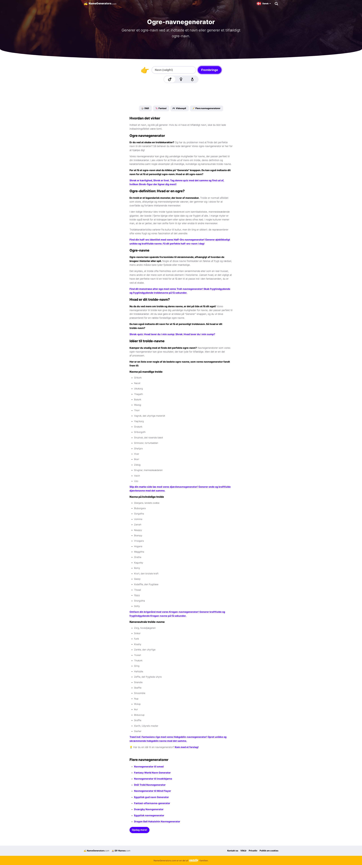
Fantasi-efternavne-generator (152, 803)
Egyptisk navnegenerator (149, 815)
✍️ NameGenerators (96, 850)
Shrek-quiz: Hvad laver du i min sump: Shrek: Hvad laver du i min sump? (172, 334)
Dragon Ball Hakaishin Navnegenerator (157, 821)
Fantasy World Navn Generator (152, 772)
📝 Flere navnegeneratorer (206, 108)
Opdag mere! (139, 829)
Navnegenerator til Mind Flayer (152, 791)
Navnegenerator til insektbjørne (153, 778)
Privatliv (253, 850)
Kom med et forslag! (187, 747)
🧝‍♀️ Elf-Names (121, 850)
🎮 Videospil (179, 108)
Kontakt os (232, 850)
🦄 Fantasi (160, 108)
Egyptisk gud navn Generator (151, 797)
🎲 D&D (145, 108)
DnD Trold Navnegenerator (150, 784)
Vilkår (243, 850)
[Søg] (276, 3)
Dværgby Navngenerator (148, 809)
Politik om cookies (269, 850)
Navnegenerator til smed (149, 766)
